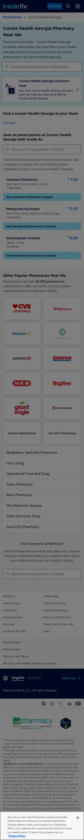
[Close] (77, 817)
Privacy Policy (17, 836)
